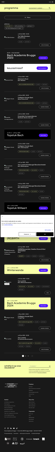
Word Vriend (32, 402)
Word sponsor (32, 405)
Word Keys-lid (32, 403)
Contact (31, 386)
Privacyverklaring (8, 433)
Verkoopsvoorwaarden (25, 433)
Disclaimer (16, 433)
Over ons (31, 413)
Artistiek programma (9, 402)
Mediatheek (31, 417)
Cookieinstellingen (35, 433)
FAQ (30, 396)
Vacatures (31, 421)
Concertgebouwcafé (33, 392)
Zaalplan (31, 390)
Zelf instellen (48, 230)
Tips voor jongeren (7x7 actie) (11, 413)
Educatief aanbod (8, 409)
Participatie (7, 403)
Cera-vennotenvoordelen (10, 416)
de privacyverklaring (42, 372)
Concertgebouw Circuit (9, 405)
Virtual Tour (31, 394)
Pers (30, 415)
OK (45, 234)
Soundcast (31, 419)
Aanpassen (26, 234)
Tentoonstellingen (8, 407)
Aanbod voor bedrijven (9, 411)
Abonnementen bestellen (35, 388)
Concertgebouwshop (9, 415)
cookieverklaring (8, 224)
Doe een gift (32, 407)
